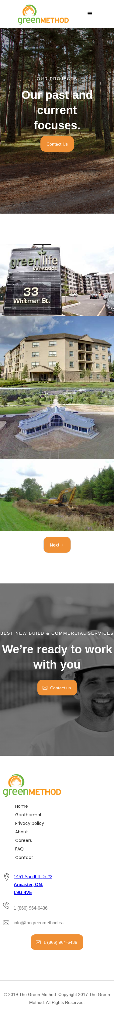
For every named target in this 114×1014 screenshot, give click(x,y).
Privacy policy (29, 823)
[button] (90, 14)
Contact (24, 857)
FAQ (19, 849)
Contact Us (57, 144)
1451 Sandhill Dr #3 (33, 884)
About (21, 832)
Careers (23, 840)
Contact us (60, 687)
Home (21, 806)
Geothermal (28, 815)
